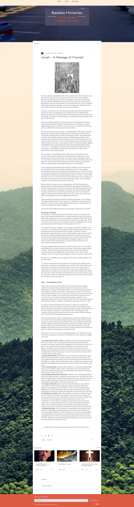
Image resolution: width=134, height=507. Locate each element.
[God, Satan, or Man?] (67, 456)
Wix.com (55, 504)
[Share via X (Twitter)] (45, 435)
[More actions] (92, 53)
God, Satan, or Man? (65, 464)
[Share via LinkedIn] (48, 435)
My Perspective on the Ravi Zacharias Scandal (89, 464)
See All (98, 447)
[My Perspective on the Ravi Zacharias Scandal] (90, 456)
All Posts (36, 43)
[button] (98, 43)
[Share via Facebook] (42, 435)
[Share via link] (52, 435)
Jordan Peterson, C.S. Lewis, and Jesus (42, 464)
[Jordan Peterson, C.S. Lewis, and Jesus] (44, 456)
